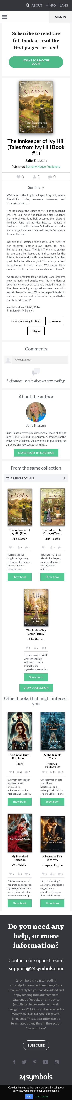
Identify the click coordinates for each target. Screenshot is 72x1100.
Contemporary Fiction (25, 321)
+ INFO (51, 5)
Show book (19, 577)
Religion (36, 331)
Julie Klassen (36, 160)
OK (29, 1096)
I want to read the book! (36, 62)
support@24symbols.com (36, 968)
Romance (55, 321)
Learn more (41, 1096)
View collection (36, 687)
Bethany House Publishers (43, 166)
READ (36, 105)
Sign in (60, 17)
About (37, 5)
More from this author (36, 452)
